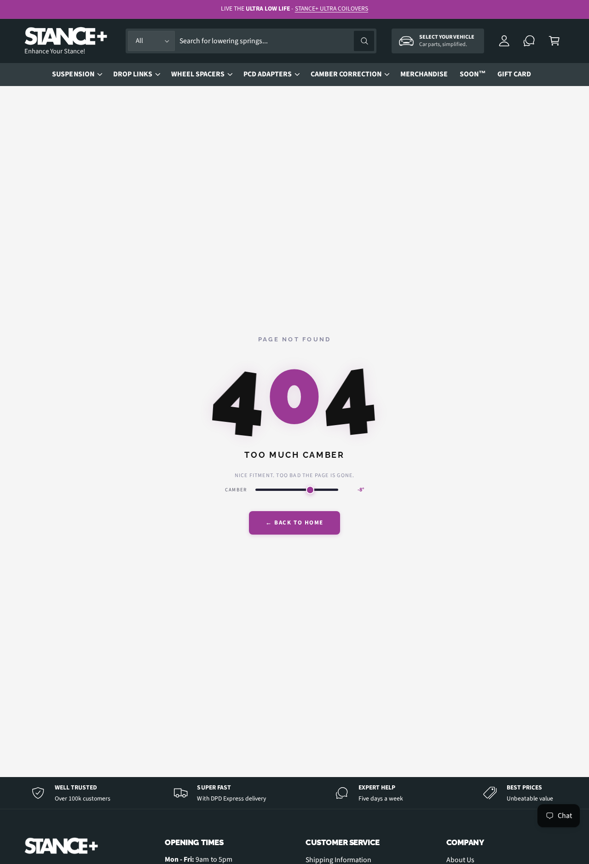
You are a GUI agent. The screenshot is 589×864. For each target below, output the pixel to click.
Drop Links (132, 74)
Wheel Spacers (198, 74)
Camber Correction (346, 74)
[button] (554, 41)
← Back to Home (294, 522)
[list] (294, 793)
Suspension (73, 74)
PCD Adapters (267, 74)
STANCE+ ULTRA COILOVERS (331, 8)
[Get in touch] (529, 41)
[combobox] (276, 41)
